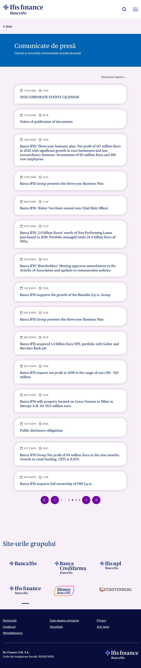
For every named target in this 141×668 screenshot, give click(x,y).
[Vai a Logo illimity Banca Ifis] (70, 592)
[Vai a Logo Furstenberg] (115, 592)
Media (9, 26)
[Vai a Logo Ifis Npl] (115, 567)
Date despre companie (64, 620)
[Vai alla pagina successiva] (86, 500)
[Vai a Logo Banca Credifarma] (70, 567)
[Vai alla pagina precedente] (45, 500)
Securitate (56, 627)
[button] (124, 9)
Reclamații (10, 620)
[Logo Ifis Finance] (23, 9)
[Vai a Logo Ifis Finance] (25, 592)
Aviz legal (103, 627)
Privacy (101, 620)
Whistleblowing (13, 633)
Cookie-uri (9, 627)
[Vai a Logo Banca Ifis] (25, 567)
